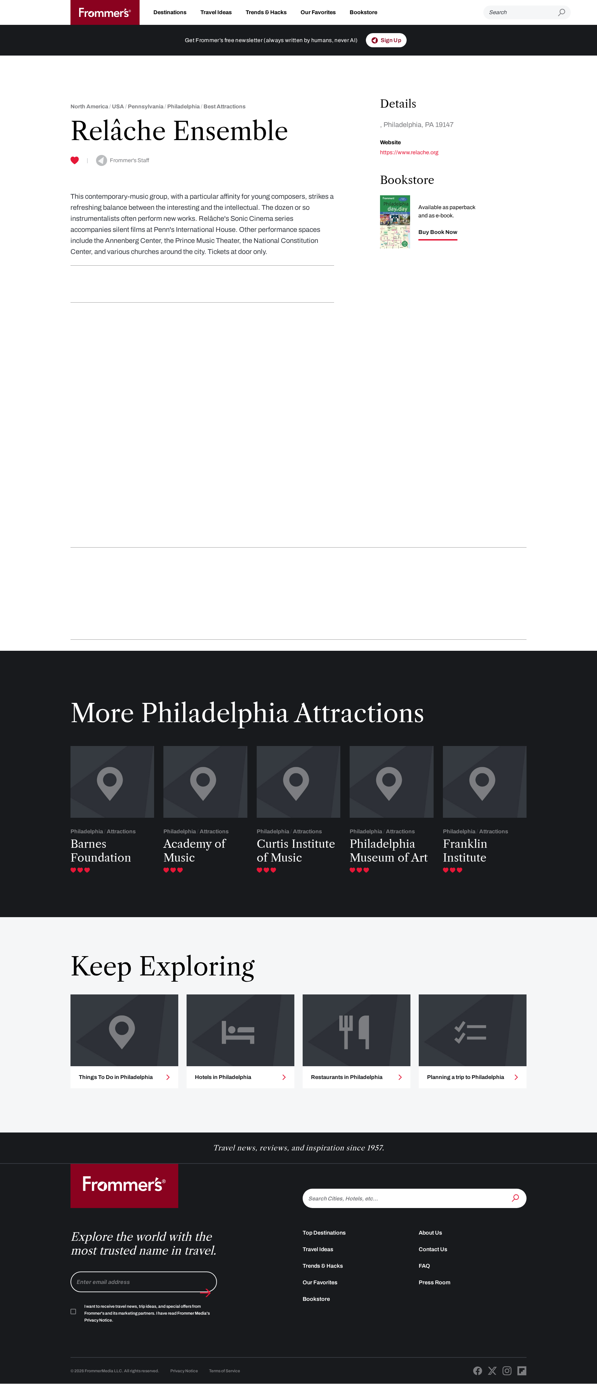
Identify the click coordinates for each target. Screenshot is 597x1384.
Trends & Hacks (266, 12)
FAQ (424, 1266)
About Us (430, 1233)
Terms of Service (224, 1370)
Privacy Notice (184, 1370)
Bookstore (363, 12)
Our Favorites (318, 12)
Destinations (170, 12)
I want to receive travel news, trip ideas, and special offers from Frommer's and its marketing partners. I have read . (147, 1313)
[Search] (516, 1198)
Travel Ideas (216, 12)
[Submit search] (564, 13)
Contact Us (433, 1249)
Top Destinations (324, 1233)
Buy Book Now (437, 232)
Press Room (435, 1282)
